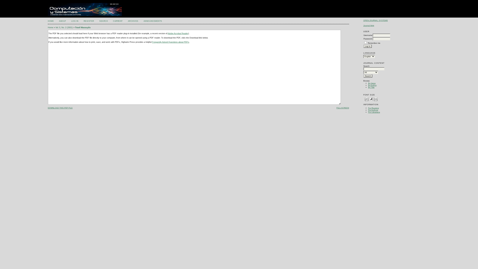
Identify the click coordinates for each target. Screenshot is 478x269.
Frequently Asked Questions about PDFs (170, 42)
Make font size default (371, 99)
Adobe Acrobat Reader (178, 33)
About (62, 21)
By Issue (372, 83)
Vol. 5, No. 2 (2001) (64, 27)
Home (51, 21)
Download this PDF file (60, 108)
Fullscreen (342, 108)
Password (368, 39)
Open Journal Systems (375, 20)
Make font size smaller (367, 99)
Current (118, 21)
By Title (371, 87)
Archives (133, 21)
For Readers (373, 108)
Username (368, 35)
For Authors (373, 110)
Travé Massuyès (83, 27)
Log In (74, 21)
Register (89, 21)
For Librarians (374, 112)
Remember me (374, 43)
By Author (372, 85)
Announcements (153, 21)
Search (103, 21)
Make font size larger (376, 99)
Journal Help (368, 25)
